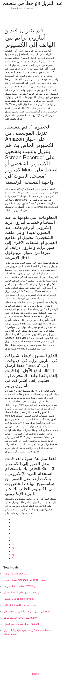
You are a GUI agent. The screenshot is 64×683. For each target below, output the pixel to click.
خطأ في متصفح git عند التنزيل (33, 3)
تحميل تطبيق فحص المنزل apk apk (21, 624)
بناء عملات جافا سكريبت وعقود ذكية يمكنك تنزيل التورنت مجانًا (28, 631)
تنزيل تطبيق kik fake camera (19, 598)
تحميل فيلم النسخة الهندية (17, 573)
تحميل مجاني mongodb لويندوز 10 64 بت (25, 579)
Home (35, 673)
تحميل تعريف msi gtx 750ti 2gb (20, 586)
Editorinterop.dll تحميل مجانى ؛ (20, 605)
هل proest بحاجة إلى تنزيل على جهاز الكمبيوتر (27, 611)
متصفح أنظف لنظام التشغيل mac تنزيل (23, 592)
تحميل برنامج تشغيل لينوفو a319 (20, 617)
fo (13, 544)
